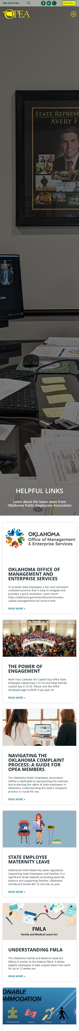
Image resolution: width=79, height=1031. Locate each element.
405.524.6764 (11, 3)
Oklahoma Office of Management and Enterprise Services (34, 574)
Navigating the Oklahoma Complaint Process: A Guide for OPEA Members (36, 762)
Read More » (16, 608)
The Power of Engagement (25, 668)
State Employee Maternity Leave (29, 859)
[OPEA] (21, 14)
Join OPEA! (68, 3)
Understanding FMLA (35, 949)
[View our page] (54, 3)
